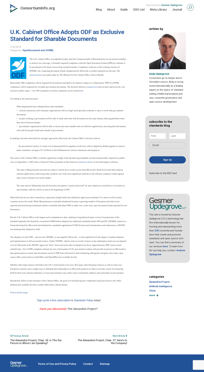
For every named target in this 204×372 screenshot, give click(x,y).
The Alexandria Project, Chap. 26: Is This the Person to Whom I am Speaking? (36, 340)
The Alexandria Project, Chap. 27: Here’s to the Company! (102, 340)
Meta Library (158, 9)
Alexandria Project (159, 282)
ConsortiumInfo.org (37, 8)
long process (92, 87)
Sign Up (167, 159)
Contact (88, 363)
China (152, 290)
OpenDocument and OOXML (38, 50)
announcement (35, 75)
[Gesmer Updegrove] (19, 367)
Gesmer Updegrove (171, 5)
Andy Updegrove (159, 73)
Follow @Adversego (19, 292)
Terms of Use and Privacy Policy (57, 363)
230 (156, 230)
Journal (177, 9)
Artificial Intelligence (160, 286)
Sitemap (105, 363)
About (111, 9)
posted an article (85, 162)
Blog (99, 9)
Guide (124, 9)
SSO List (139, 9)
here (80, 90)
